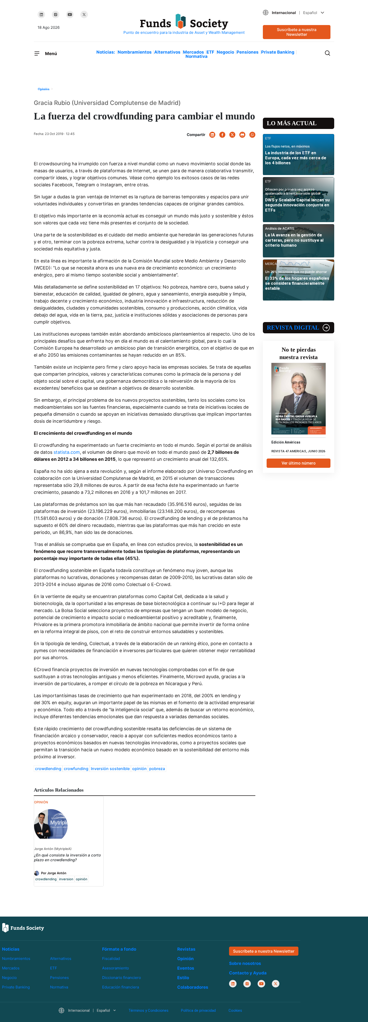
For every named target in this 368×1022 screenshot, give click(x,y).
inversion (66, 879)
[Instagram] (55, 14)
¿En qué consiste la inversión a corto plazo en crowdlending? (67, 857)
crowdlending (48, 768)
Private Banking (277, 52)
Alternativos (167, 52)
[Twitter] (84, 14)
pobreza (157, 768)
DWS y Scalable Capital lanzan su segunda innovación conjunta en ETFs (297, 205)
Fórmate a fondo (119, 949)
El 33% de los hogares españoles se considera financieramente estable (297, 283)
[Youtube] (70, 14)
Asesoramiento (115, 968)
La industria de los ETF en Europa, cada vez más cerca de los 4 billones (295, 158)
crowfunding (76, 768)
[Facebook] (222, 135)
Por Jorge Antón (53, 873)
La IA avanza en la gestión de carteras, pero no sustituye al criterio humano (294, 240)
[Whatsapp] (252, 135)
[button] (296, 13)
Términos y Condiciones (148, 1010)
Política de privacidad (198, 1010)
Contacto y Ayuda (248, 972)
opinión (139, 768)
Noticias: (105, 52)
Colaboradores (192, 987)
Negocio (225, 52)
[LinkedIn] (41, 14)
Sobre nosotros (245, 963)
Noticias (11, 949)
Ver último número (299, 463)
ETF (210, 52)
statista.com (67, 452)
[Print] (242, 135)
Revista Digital (293, 327)
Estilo (183, 977)
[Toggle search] (327, 52)
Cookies (235, 1010)
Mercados (193, 52)
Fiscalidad (111, 958)
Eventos (185, 968)
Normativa (197, 56)
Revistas (186, 949)
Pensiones (248, 52)
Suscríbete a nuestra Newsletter (296, 32)
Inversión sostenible (110, 768)
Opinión (185, 958)
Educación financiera (120, 987)
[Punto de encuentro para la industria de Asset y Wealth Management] (184, 24)
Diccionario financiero (121, 977)
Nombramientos (135, 52)
